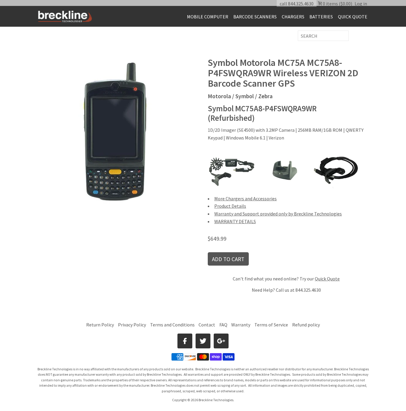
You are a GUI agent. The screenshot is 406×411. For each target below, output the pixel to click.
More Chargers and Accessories (245, 198)
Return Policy (100, 325)
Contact (207, 325)
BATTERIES (321, 17)
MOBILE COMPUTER (207, 17)
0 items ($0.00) (337, 4)
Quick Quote (327, 279)
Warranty (240, 325)
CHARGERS (293, 17)
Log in (361, 4)
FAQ (223, 325)
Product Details (230, 206)
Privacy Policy (132, 325)
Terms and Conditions (173, 325)
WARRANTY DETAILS (235, 221)
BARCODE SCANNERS (255, 17)
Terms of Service (271, 325)
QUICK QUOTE (352, 17)
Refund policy (306, 325)
